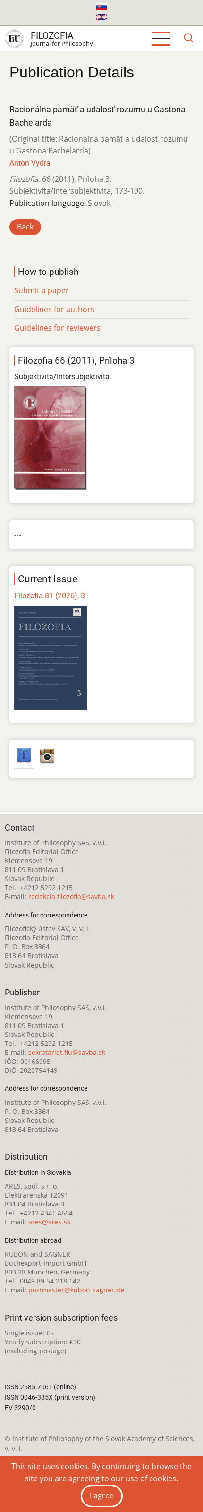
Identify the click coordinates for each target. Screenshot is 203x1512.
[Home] (14, 38)
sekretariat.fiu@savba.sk (66, 1052)
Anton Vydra (30, 163)
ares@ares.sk (49, 1221)
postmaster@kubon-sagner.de (76, 1289)
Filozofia (52, 35)
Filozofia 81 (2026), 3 (49, 595)
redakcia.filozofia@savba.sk (71, 896)
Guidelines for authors (54, 309)
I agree (102, 1495)
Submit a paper (41, 290)
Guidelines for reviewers (57, 328)
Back (25, 226)
